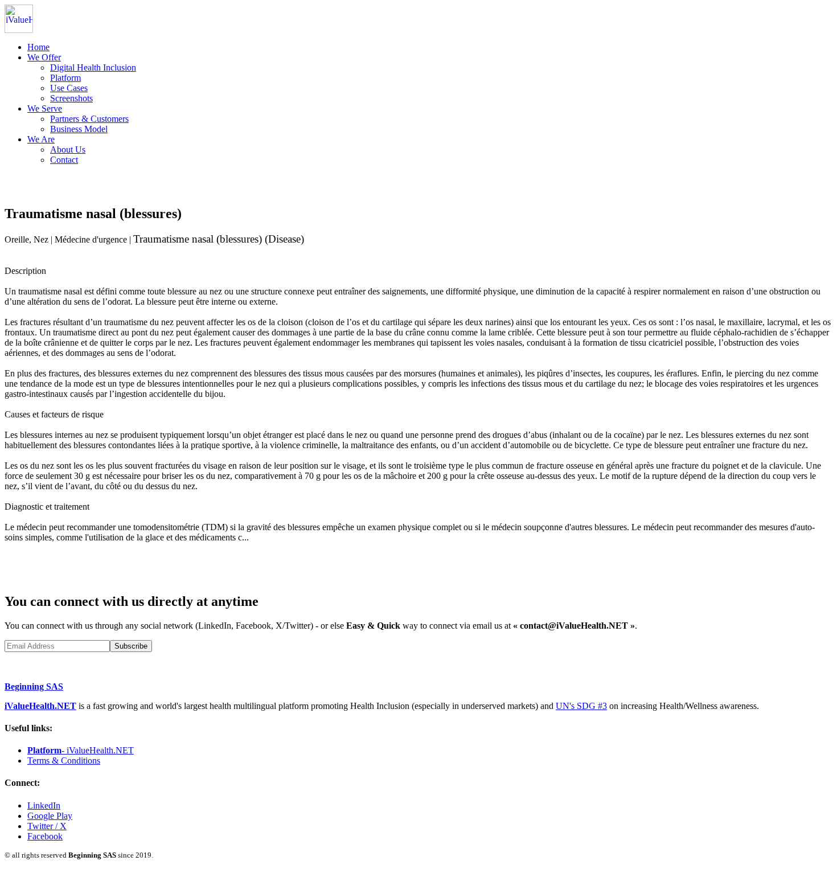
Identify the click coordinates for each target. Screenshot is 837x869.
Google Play (49, 816)
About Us (67, 149)
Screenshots (71, 98)
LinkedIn (43, 805)
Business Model (79, 129)
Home (38, 47)
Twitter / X (47, 826)
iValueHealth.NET (40, 706)
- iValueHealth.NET (80, 750)
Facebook (45, 836)
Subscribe (130, 646)
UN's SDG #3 (581, 706)
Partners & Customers (89, 119)
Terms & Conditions (63, 760)
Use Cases (69, 88)
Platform (65, 78)
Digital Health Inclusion (93, 67)
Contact (64, 160)
